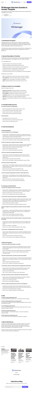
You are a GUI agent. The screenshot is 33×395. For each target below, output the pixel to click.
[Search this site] (22, 2)
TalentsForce (6, 14)
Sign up (16, 372)
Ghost (18, 374)
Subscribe (29, 2)
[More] (5, 2)
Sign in (25, 2)
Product (2, 2)
